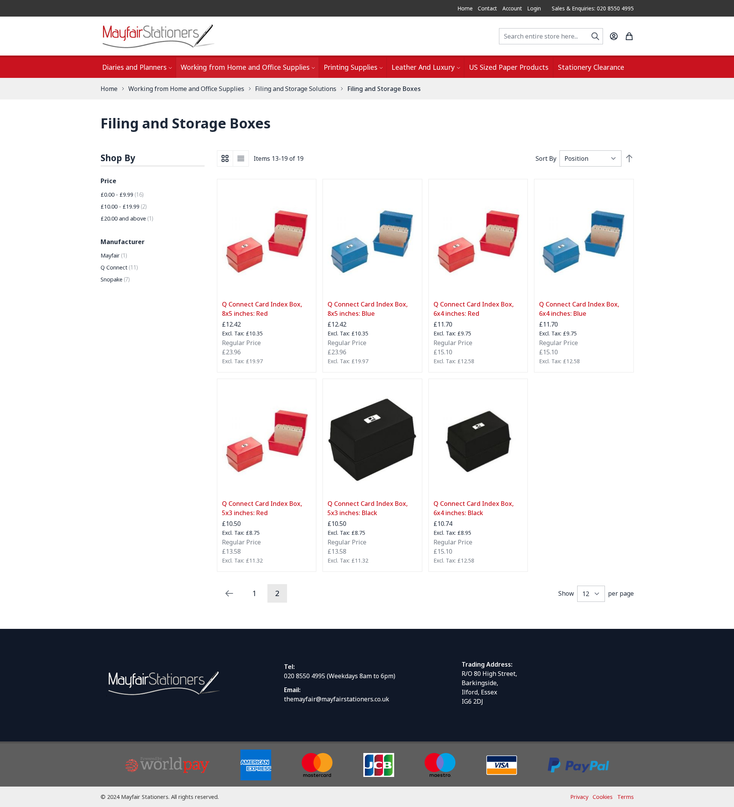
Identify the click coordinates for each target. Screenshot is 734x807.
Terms (625, 796)
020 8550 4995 (304, 676)
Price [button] (108, 181)
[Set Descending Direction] (629, 158)
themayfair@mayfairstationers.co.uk (336, 699)
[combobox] (551, 36)
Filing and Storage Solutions (295, 88)
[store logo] (158, 36)
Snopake (115, 279)
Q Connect (119, 267)
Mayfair (114, 255)
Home (465, 8)
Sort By (546, 158)
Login (534, 8)
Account (512, 8)
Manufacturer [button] (122, 242)
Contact (487, 8)
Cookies (603, 796)
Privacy (579, 796)
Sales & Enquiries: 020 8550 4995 (593, 8)
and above (127, 218)
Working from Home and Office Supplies (186, 88)
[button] (153, 158)
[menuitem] (136, 67)
